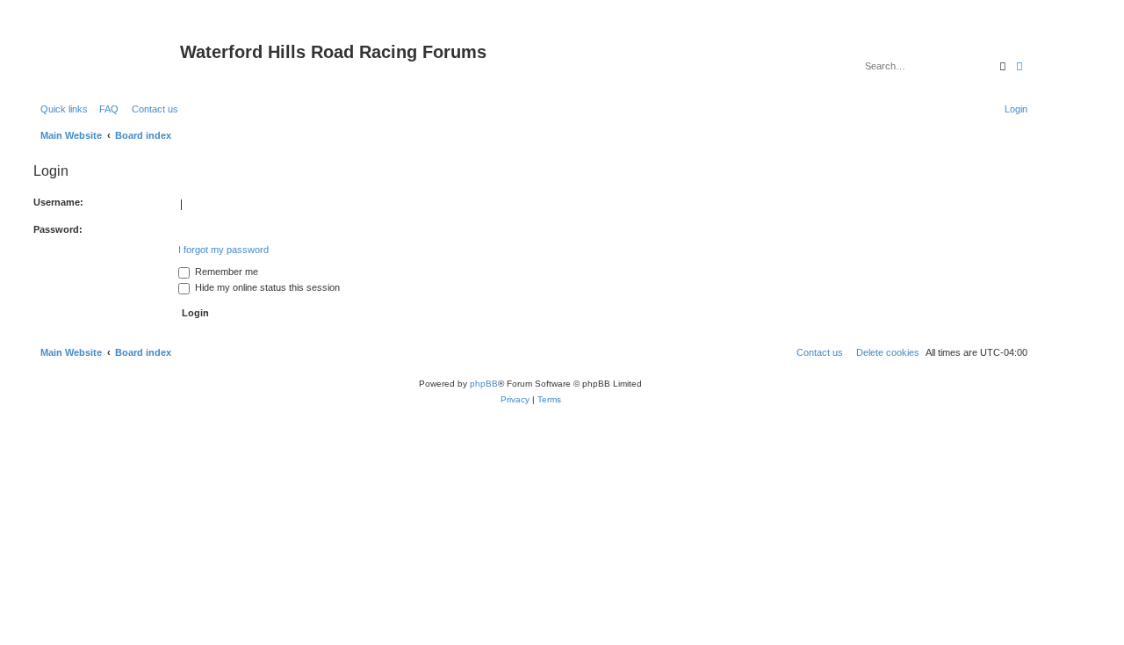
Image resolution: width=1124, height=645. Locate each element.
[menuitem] (105, 109)
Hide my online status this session (266, 287)
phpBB (484, 383)
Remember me (225, 271)
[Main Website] (104, 57)
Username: (58, 202)
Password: (58, 229)
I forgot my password (223, 249)
